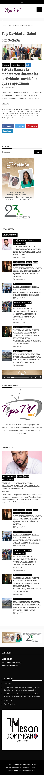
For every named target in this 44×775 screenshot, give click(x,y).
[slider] (20, 377)
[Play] (4, 377)
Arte (15, 240)
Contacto (7, 683)
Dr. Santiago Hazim (13, 111)
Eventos (31, 240)
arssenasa (7, 109)
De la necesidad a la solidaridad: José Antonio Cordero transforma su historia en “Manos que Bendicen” (25, 314)
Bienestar (6, 65)
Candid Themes (30, 770)
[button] (22, 375)
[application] (22, 374)
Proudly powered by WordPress (18, 767)
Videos (29, 265)
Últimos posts (9, 235)
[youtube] (31, 439)
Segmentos (8, 700)
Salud (28, 65)
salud (3, 116)
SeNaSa (11, 118)
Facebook (8, 126)
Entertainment (23, 240)
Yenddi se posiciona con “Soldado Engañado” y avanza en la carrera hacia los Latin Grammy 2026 (20, 486)
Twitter (21, 126)
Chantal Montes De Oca (19, 109)
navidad (22, 111)
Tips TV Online (9, 704)
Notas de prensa (18, 65)
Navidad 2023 (30, 111)
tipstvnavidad (18, 118)
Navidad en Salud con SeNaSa (29, 113)
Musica (38, 240)
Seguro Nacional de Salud (14, 116)
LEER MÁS (5, 104)
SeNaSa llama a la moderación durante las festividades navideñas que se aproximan (20, 76)
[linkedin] (19, 439)
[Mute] (36, 377)
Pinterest (33, 126)
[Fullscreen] (40, 377)
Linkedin (8, 131)
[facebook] (12, 439)
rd (40, 113)
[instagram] (25, 439)
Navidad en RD (14, 113)
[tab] (10, 235)
